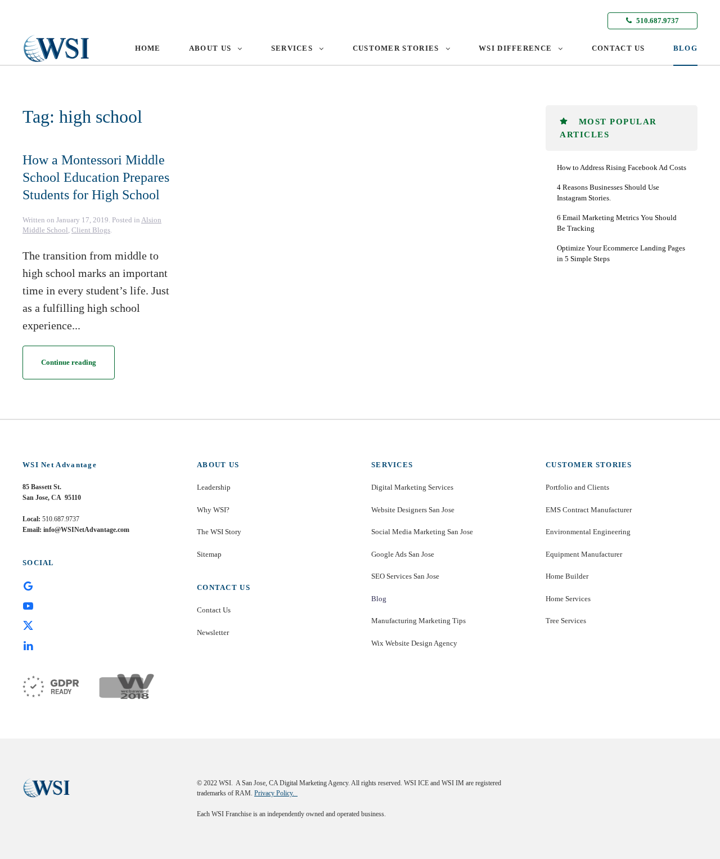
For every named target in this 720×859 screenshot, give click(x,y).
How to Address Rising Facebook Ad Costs (621, 167)
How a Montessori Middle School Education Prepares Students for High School (95, 177)
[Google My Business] (28, 585)
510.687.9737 (656, 20)
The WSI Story (219, 531)
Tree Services (566, 620)
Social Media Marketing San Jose (422, 531)
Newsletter (213, 632)
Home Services (568, 598)
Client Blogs (90, 230)
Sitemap (209, 554)
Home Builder (567, 576)
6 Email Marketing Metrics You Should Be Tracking (617, 223)
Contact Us (214, 610)
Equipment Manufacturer (584, 554)
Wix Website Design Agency (414, 643)
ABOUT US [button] (210, 48)
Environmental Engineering (588, 531)
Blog (378, 598)
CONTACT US (618, 48)
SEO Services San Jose (405, 576)
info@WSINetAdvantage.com (86, 530)
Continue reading (68, 362)
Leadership (214, 487)
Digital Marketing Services (412, 487)
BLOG (685, 48)
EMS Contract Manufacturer (589, 509)
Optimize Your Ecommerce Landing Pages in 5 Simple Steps (621, 253)
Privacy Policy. (276, 793)
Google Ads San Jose (402, 554)
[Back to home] (56, 48)
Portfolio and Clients (577, 487)
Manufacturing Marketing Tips (418, 620)
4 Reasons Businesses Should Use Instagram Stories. (608, 193)
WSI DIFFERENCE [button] (515, 48)
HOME (148, 48)
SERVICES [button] (292, 48)
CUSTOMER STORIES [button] (396, 48)
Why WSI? (213, 509)
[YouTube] (28, 605)
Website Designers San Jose (412, 509)
